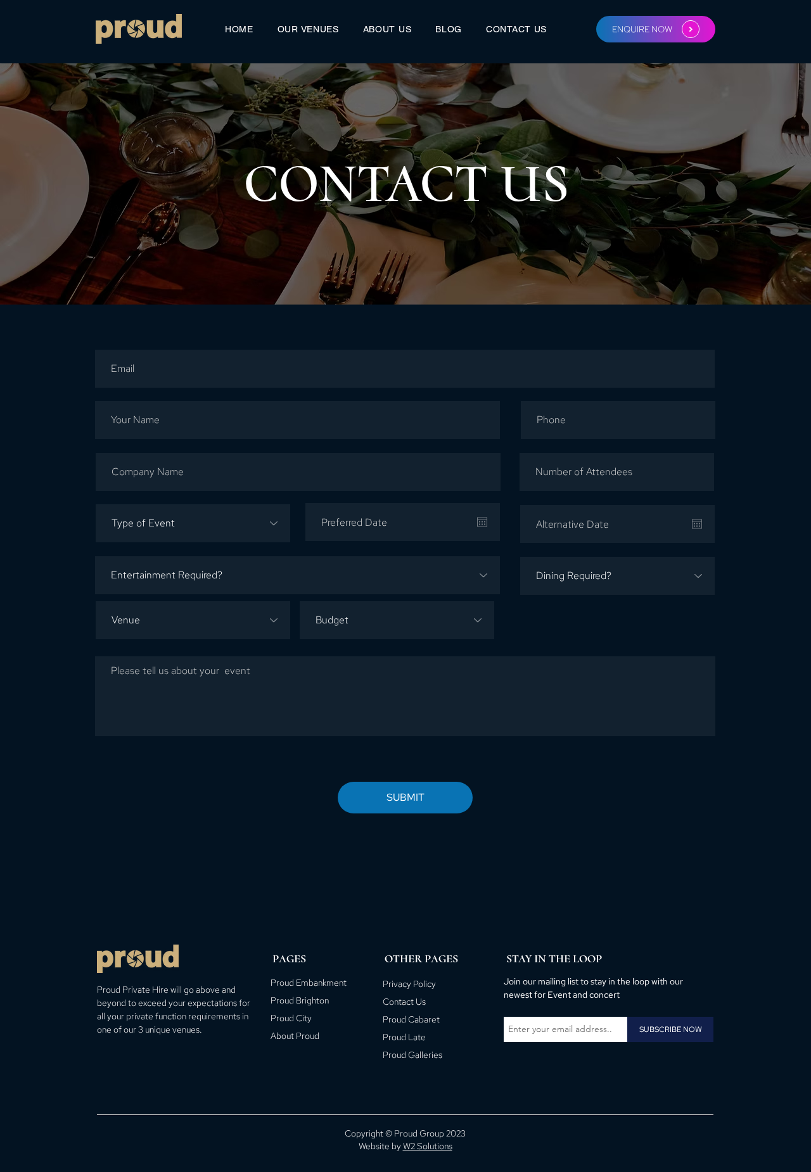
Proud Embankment (309, 982)
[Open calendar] (482, 522)
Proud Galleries (412, 1055)
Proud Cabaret (411, 1019)
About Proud (295, 1035)
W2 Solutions (427, 1146)
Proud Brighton (300, 1000)
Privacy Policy (409, 984)
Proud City (291, 1018)
